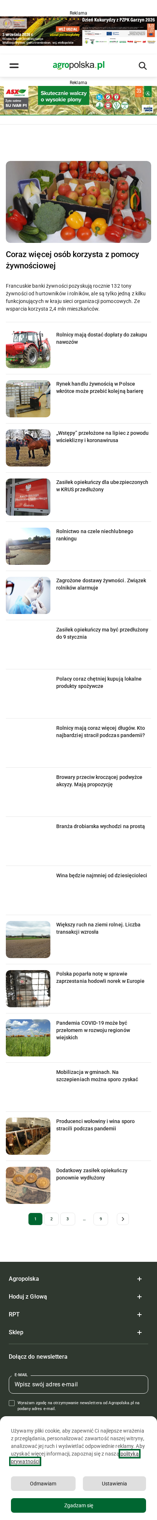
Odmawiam (43, 1483)
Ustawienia (114, 1483)
